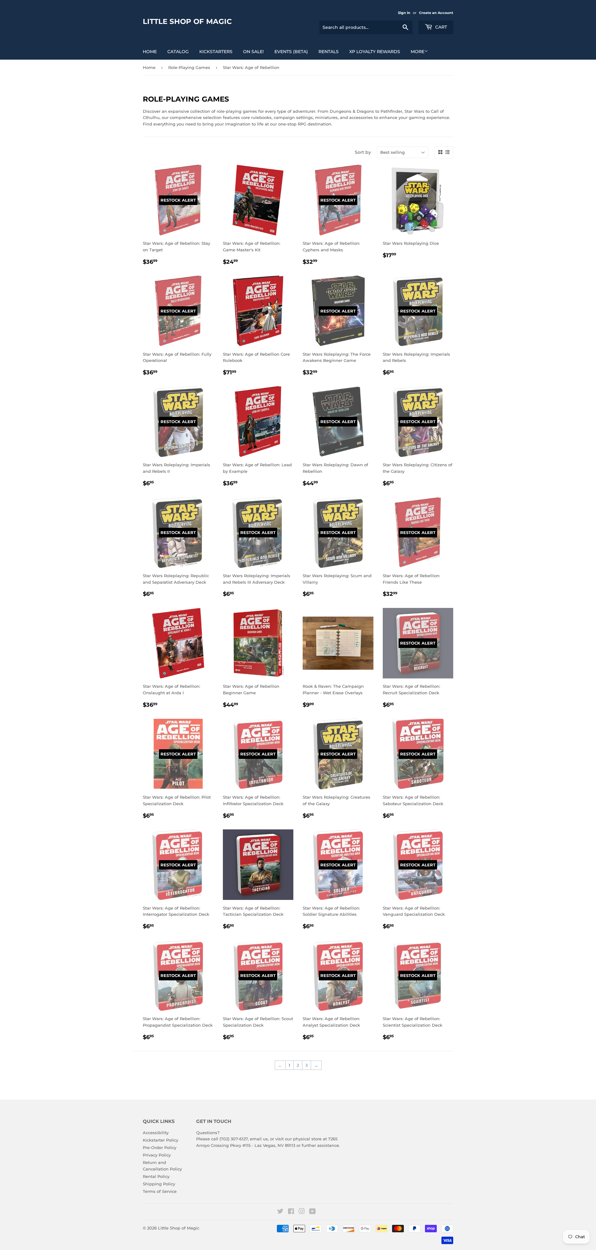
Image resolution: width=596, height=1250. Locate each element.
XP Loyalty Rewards (374, 51)
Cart (440, 27)
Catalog (178, 51)
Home (150, 51)
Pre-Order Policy (159, 1147)
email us (259, 1138)
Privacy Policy (157, 1154)
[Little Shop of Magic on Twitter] (280, 1212)
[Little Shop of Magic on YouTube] (312, 1212)
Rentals (328, 51)
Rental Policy (156, 1176)
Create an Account (436, 13)
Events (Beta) (291, 51)
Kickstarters (216, 51)
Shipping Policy (159, 1183)
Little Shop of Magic (187, 21)
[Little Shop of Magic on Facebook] (291, 1212)
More (417, 51)
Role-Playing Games (189, 67)
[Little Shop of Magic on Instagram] (302, 1212)
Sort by (363, 152)
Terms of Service (160, 1191)
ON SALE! (253, 51)
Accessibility (156, 1132)
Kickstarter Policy (160, 1140)
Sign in (404, 13)
